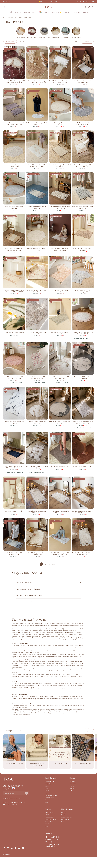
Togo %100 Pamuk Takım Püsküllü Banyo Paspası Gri (82, 291)
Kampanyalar (73, 783)
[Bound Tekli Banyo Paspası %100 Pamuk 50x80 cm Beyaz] (37, 146)
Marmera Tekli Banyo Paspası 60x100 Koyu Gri (14, 422)
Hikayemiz (72, 781)
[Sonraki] (66, 1)
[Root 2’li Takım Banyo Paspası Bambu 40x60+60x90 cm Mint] (60, 62)
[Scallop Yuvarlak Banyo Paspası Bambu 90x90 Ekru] (37, 104)
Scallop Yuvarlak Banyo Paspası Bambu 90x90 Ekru (37, 123)
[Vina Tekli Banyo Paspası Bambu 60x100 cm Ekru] (83, 62)
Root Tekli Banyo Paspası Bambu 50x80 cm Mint (37, 553)
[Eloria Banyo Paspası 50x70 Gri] (60, 448)
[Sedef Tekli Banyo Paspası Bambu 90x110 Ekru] (60, 104)
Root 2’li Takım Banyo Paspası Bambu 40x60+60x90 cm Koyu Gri (82, 512)
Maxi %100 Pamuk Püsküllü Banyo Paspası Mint (59, 333)
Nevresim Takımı (49, 797)
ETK (46, 826)
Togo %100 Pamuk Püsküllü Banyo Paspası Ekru (14, 333)
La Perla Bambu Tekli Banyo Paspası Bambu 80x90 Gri (14, 165)
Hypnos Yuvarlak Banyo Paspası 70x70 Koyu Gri (60, 422)
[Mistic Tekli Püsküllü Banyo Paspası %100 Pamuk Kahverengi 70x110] (14, 272)
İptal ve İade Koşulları (50, 819)
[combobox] (6, 1)
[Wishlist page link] (85, 7)
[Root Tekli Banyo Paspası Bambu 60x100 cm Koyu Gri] (37, 493)
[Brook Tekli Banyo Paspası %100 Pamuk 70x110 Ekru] (37, 448)
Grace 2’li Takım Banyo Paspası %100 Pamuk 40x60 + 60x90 (59, 377)
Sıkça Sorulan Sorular (66, 817)
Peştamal (47, 790)
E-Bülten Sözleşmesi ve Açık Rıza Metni (13, 798)
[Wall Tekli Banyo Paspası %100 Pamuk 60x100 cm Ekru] (60, 188)
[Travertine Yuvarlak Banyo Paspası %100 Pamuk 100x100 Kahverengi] (37, 62)
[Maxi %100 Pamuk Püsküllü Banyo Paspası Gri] (83, 230)
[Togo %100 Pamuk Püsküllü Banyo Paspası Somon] (60, 272)
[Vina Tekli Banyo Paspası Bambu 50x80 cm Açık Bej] (60, 146)
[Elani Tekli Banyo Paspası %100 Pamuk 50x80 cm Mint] (83, 188)
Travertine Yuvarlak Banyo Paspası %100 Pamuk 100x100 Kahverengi (37, 81)
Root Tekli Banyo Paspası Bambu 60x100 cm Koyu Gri (37, 512)
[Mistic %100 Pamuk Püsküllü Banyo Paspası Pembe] (37, 272)
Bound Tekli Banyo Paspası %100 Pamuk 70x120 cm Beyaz (60, 553)
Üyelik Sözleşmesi (49, 812)
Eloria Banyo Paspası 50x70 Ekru (14, 511)
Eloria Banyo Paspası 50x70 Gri (60, 466)
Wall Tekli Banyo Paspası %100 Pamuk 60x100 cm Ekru (59, 207)
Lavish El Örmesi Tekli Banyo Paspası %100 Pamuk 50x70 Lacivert (14, 467)
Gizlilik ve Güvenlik (50, 814)
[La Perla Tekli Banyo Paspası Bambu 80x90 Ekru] (37, 230)
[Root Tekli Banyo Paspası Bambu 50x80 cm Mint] (37, 534)
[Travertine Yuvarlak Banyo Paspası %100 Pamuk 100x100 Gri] (83, 104)
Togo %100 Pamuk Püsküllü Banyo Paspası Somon (59, 291)
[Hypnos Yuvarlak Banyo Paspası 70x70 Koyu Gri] (60, 403)
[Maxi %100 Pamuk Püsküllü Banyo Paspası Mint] (60, 314)
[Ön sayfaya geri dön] (4, 17)
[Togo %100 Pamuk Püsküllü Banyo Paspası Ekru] (14, 314)
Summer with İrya (49, 781)
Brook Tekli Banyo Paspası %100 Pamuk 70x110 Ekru (37, 467)
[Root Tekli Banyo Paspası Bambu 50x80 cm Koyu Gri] (60, 493)
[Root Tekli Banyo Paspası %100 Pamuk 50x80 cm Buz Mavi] (83, 534)
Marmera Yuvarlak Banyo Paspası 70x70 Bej (37, 422)
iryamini (47, 793)
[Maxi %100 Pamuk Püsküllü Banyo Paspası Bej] (37, 314)
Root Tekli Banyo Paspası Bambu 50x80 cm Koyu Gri (60, 512)
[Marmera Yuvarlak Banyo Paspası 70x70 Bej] (37, 403)
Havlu (46, 788)
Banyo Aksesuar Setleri (51, 795)
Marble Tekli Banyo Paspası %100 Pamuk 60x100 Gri (37, 207)
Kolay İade (64, 814)
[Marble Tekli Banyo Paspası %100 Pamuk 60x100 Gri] (37, 188)
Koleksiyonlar (10, 17)
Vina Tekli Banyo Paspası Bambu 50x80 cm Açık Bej (60, 165)
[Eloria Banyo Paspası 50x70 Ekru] (14, 493)
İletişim (63, 821)
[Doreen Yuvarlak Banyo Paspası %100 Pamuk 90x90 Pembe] (83, 314)
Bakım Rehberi (65, 819)
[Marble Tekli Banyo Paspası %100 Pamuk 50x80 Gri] (14, 534)
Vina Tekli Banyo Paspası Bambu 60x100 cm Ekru (83, 81)
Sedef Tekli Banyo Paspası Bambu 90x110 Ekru (60, 123)
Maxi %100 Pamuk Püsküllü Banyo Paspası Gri (82, 249)
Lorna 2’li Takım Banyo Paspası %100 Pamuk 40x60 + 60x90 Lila (14, 123)
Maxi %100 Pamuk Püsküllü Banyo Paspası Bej (37, 333)
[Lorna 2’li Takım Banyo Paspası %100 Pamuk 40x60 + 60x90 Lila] (14, 104)
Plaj (46, 800)
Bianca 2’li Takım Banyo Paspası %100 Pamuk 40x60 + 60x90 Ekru (14, 81)
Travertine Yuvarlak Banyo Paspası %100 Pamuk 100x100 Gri (82, 123)
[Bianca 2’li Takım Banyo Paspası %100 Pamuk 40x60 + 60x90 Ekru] (14, 62)
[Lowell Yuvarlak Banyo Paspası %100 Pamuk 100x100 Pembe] (14, 358)
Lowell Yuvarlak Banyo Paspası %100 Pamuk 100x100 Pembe (14, 377)
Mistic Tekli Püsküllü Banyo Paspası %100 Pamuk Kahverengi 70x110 (14, 291)
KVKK (47, 824)
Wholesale (72, 788)
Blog (71, 790)
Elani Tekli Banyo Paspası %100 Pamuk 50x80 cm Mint (82, 207)
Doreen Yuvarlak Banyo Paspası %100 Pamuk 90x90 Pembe (83, 333)
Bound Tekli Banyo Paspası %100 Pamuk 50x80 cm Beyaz (37, 165)
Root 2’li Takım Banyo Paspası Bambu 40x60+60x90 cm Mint (59, 81)
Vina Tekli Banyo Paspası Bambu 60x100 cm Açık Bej (60, 249)
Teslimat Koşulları (49, 817)
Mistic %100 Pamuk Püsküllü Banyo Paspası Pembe (37, 291)
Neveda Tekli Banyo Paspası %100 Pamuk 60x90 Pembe (37, 377)
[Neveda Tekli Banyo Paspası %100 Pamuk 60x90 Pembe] (37, 358)
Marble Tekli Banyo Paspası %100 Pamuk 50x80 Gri (14, 553)
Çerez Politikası (49, 821)
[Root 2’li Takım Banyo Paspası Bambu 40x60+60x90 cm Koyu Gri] (83, 493)
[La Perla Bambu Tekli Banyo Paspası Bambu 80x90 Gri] (14, 146)
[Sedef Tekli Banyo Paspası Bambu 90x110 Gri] (14, 188)
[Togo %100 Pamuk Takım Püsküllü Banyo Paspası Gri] (83, 272)
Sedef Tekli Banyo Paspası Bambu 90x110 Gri (14, 207)
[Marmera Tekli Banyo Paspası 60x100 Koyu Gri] (14, 403)
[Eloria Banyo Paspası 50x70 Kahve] (83, 448)
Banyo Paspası (18, 17)
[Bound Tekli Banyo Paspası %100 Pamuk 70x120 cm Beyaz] (60, 534)
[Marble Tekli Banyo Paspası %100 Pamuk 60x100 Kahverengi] (83, 146)
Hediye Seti (72, 786)
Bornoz (47, 786)
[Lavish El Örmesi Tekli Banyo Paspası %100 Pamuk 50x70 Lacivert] (14, 448)
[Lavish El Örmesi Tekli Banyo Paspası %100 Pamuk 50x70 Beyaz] (83, 403)
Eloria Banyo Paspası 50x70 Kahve (82, 466)
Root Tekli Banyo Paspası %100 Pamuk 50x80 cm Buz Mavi (82, 553)
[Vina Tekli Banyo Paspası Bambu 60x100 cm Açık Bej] (60, 230)
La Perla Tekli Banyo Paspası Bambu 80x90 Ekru (37, 249)
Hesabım (63, 812)
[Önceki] (31, 1)
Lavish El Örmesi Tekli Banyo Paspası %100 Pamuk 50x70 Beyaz (83, 422)
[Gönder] (26, 793)
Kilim (46, 802)
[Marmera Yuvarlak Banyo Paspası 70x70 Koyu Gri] (83, 358)
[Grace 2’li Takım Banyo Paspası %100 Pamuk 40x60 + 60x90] (60, 358)
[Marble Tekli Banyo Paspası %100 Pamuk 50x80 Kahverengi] (14, 230)
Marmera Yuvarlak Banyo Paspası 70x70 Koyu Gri (83, 377)
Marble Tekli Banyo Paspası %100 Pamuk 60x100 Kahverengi (83, 165)
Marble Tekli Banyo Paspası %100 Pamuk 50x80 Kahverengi (14, 249)
